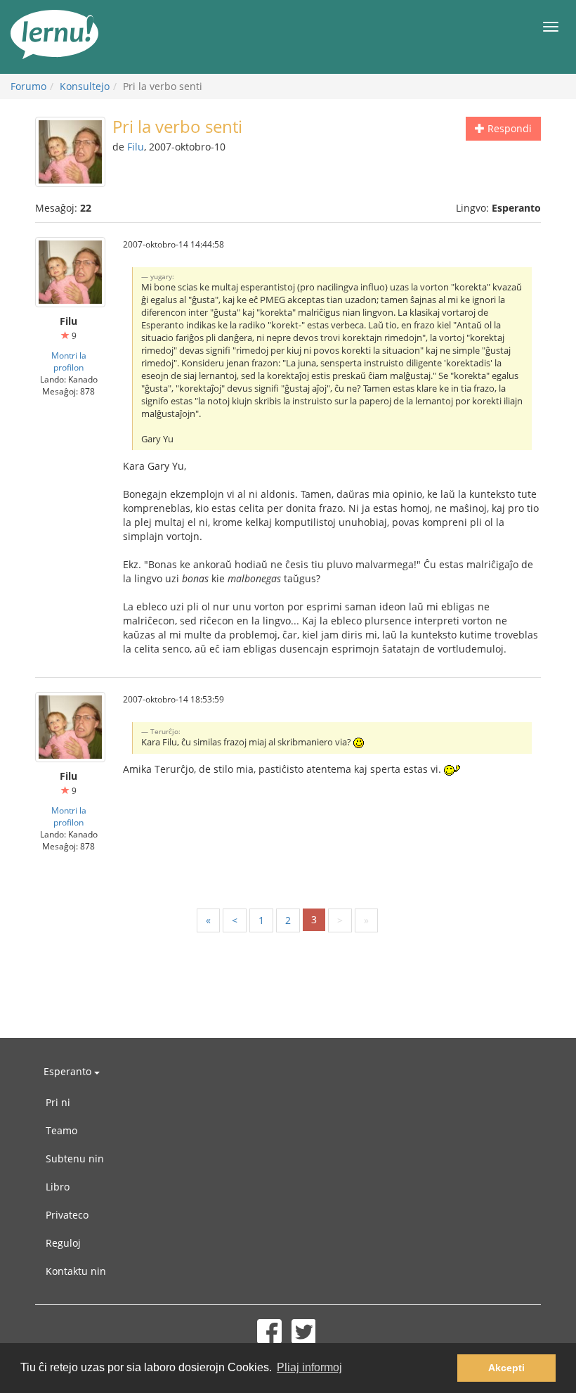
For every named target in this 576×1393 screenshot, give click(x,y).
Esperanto (69, 1071)
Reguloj (63, 1243)
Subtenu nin (75, 1158)
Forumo (28, 86)
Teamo (61, 1130)
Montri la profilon (68, 361)
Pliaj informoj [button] (309, 1367)
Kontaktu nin (76, 1271)
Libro (58, 1186)
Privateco (67, 1214)
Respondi (508, 128)
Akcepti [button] (506, 1367)
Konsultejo (85, 86)
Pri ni (58, 1102)
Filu (135, 146)
